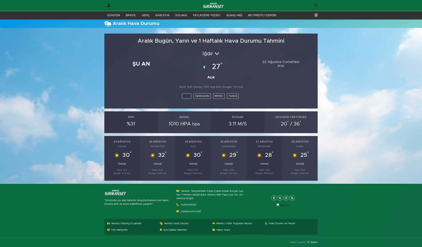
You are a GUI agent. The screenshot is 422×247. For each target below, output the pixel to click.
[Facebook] (274, 198)
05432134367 (189, 205)
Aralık (186, 96)
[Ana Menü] (316, 15)
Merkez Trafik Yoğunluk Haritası (234, 223)
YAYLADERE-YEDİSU (207, 15)
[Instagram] (286, 198)
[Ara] (316, 5)
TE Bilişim (312, 242)
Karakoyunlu (202, 96)
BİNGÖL (131, 15)
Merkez (218, 96)
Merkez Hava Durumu (176, 223)
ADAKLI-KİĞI (234, 15)
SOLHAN (181, 15)
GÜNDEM (113, 15)
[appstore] (283, 205)
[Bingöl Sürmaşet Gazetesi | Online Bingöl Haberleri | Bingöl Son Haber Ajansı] (214, 5)
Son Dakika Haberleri (175, 230)
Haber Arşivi (223, 230)
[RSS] (292, 198)
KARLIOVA (162, 15)
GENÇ (146, 15)
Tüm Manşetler (119, 230)
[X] (280, 198)
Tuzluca (232, 96)
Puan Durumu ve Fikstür (282, 223)
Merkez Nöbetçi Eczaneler (126, 223)
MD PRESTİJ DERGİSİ (262, 15)
